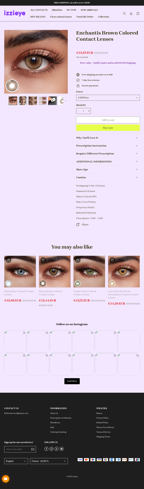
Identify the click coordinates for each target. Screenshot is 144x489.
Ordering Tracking (58, 432)
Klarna (99, 413)
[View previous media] (6, 100)
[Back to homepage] (14, 13)
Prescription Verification (60, 418)
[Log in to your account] (131, 14)
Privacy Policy (102, 418)
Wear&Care (55, 422)
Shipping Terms (103, 437)
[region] (36, 100)
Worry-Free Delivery (105, 427)
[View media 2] (23, 100)
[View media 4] (42, 100)
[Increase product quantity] (89, 111)
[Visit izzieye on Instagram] (51, 450)
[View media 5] (52, 100)
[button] (124, 14)
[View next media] (65, 100)
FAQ (52, 427)
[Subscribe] (33, 449)
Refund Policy (102, 422)
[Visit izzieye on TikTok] (56, 450)
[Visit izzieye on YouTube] (62, 450)
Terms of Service (103, 432)
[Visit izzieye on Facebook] (46, 450)
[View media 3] (33, 100)
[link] (57, 10)
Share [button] (85, 224)
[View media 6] (62, 100)
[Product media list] (36, 62)
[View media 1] (13, 100)
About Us (54, 413)
